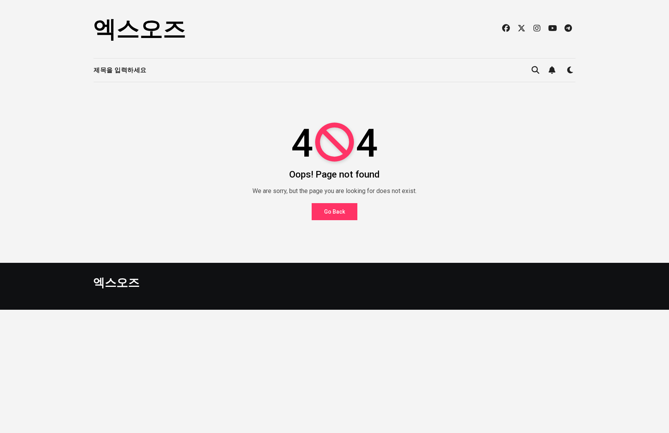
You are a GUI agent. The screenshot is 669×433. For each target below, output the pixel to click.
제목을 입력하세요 (120, 70)
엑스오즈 (139, 29)
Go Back (334, 212)
